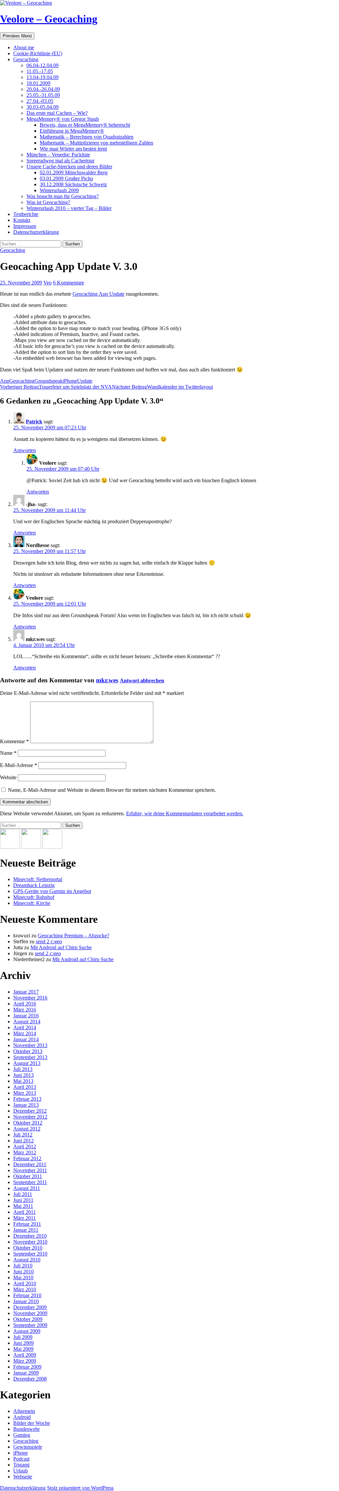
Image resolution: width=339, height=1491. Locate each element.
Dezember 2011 (29, 1164)
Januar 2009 (26, 1373)
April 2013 (24, 1087)
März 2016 (24, 1009)
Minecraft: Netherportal (37, 879)
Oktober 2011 (27, 1176)
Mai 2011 (23, 1206)
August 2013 (26, 1063)
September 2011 (30, 1182)
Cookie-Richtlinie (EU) (37, 53)
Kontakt (21, 220)
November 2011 (30, 1170)
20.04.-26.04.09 (43, 89)
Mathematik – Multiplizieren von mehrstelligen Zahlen (96, 143)
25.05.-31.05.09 (43, 95)
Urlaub (20, 1470)
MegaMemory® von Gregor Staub (62, 119)
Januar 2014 (26, 1039)
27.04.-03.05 (39, 101)
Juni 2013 (23, 1075)
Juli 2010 (22, 1265)
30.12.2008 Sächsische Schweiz (73, 184)
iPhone (70, 381)
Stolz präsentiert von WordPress (80, 1488)
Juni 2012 (23, 1140)
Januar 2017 (26, 992)
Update (84, 381)
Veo (47, 282)
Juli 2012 (22, 1134)
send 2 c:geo (49, 941)
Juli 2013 (22, 1069)
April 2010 (24, 1283)
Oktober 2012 (27, 1123)
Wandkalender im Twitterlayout (162, 387)
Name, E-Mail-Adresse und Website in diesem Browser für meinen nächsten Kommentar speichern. (112, 790)
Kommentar (14, 741)
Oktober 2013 (27, 1051)
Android (22, 1417)
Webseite (22, 1476)
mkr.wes (107, 680)
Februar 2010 (27, 1295)
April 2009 (24, 1355)
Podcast (21, 1459)
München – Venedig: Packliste (58, 154)
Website (8, 777)
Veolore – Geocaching (48, 19)
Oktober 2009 (27, 1319)
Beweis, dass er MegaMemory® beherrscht (85, 125)
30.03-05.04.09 (42, 107)
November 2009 (30, 1313)
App (4, 381)
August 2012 (26, 1128)
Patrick (34, 421)
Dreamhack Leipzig (34, 885)
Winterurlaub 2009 (59, 190)
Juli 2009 (22, 1337)
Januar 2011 (25, 1230)
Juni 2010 (23, 1271)
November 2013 (30, 1045)
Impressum (24, 226)
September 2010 (30, 1254)
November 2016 (30, 998)
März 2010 (24, 1289)
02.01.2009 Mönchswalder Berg (74, 172)
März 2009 (24, 1361)
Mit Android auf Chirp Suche (61, 947)
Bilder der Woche (31, 1423)
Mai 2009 (23, 1349)
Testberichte (25, 214)
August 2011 (26, 1188)
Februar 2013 (27, 1099)
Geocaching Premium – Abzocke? (73, 935)
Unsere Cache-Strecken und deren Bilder (69, 166)
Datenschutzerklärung (36, 232)
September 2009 (30, 1325)
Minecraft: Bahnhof (33, 897)
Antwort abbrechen (142, 680)
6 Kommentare (68, 282)
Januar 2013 (26, 1105)
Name (8, 753)
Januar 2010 (26, 1301)
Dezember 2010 (30, 1236)
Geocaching (25, 59)
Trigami (21, 1465)
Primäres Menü (17, 35)
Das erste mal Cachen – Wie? (57, 113)
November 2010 (30, 1242)
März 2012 (24, 1152)
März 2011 (24, 1218)
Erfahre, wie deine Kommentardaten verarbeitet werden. (184, 813)
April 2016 (24, 1003)
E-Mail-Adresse (18, 765)
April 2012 (24, 1146)
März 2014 (24, 1033)
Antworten (24, 450)
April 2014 (24, 1027)
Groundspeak (48, 381)
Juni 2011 (23, 1200)
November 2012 (30, 1117)
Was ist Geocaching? (48, 202)
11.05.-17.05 (39, 71)
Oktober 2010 (27, 1248)
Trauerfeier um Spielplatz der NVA (56, 387)
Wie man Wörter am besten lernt (73, 148)
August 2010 (26, 1259)
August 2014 (26, 1021)
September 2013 (30, 1057)
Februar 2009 (27, 1367)
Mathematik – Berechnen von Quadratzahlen (86, 137)
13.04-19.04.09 (42, 77)
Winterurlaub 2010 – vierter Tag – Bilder (69, 208)
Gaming (21, 1435)
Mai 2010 (23, 1277)
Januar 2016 (26, 1015)
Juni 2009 (23, 1343)
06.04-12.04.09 (42, 65)
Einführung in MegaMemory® (72, 131)
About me (23, 47)
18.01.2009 (38, 83)
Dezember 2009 (30, 1307)
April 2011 (24, 1212)
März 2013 (24, 1093)
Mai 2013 (23, 1081)
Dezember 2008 (30, 1379)
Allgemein (24, 1411)
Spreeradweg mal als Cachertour (60, 160)
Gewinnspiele (27, 1447)
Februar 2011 (27, 1224)
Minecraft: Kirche (31, 903)
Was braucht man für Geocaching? (62, 196)
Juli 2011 (22, 1194)
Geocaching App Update (98, 294)
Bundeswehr (26, 1429)
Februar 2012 (27, 1158)
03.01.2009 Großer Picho (66, 178)
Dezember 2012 (30, 1111)
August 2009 (26, 1331)
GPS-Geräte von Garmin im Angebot (52, 891)
